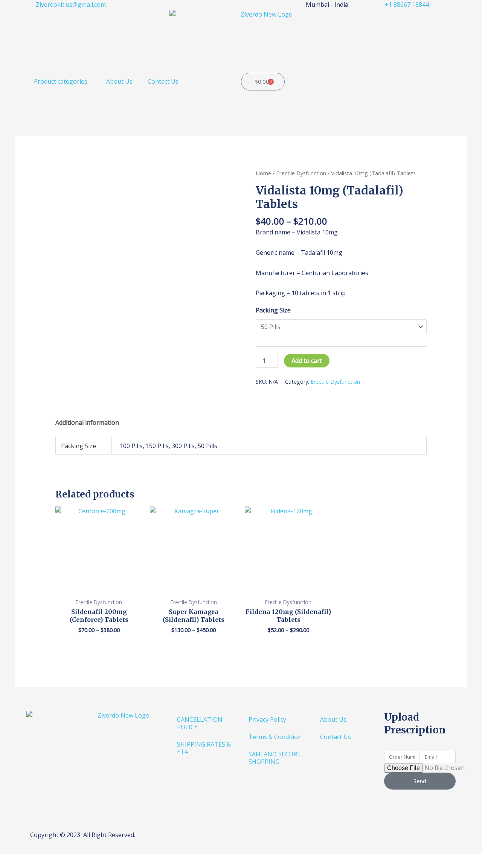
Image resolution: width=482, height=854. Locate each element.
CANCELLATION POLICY (200, 723)
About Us (119, 81)
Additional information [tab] (87, 422)
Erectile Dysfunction (301, 173)
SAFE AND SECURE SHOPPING (274, 758)
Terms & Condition (275, 737)
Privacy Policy (267, 719)
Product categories (60, 81)
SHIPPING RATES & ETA (204, 748)
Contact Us (163, 81)
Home (263, 173)
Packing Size (273, 310)
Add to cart (306, 361)
